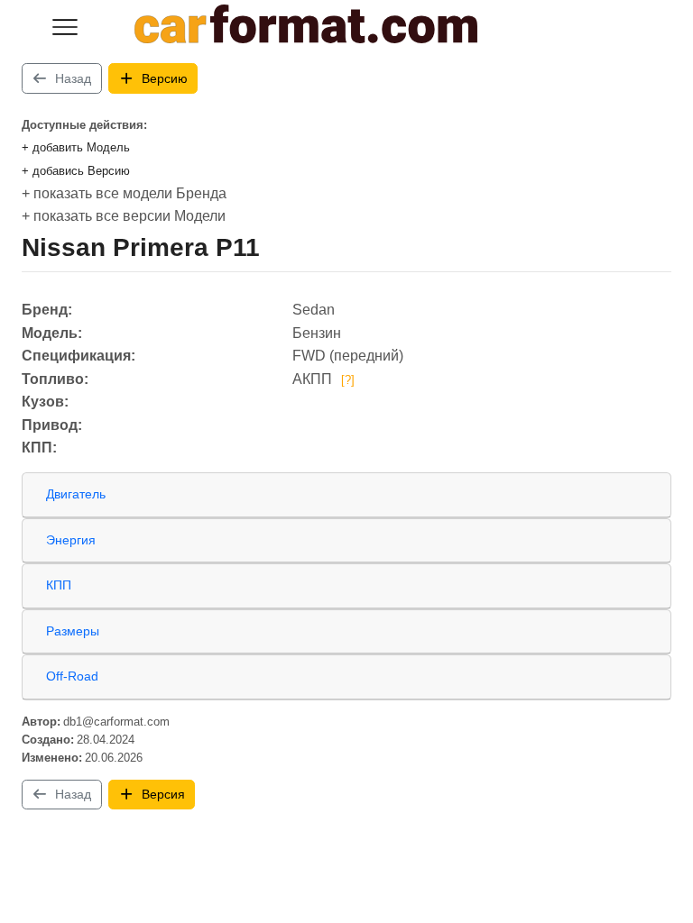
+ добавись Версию (76, 171)
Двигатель (76, 494)
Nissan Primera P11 (141, 247)
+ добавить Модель (76, 147)
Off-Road (72, 676)
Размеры (72, 631)
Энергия (71, 540)
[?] (348, 380)
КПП (58, 585)
